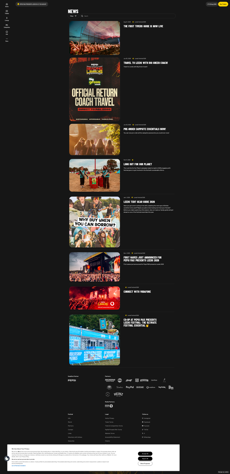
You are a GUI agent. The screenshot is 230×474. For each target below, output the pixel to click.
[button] (7, 39)
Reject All (145, 458)
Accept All (145, 453)
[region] (93, 457)
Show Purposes (145, 463)
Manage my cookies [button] (223, 472)
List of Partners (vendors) (19, 465)
